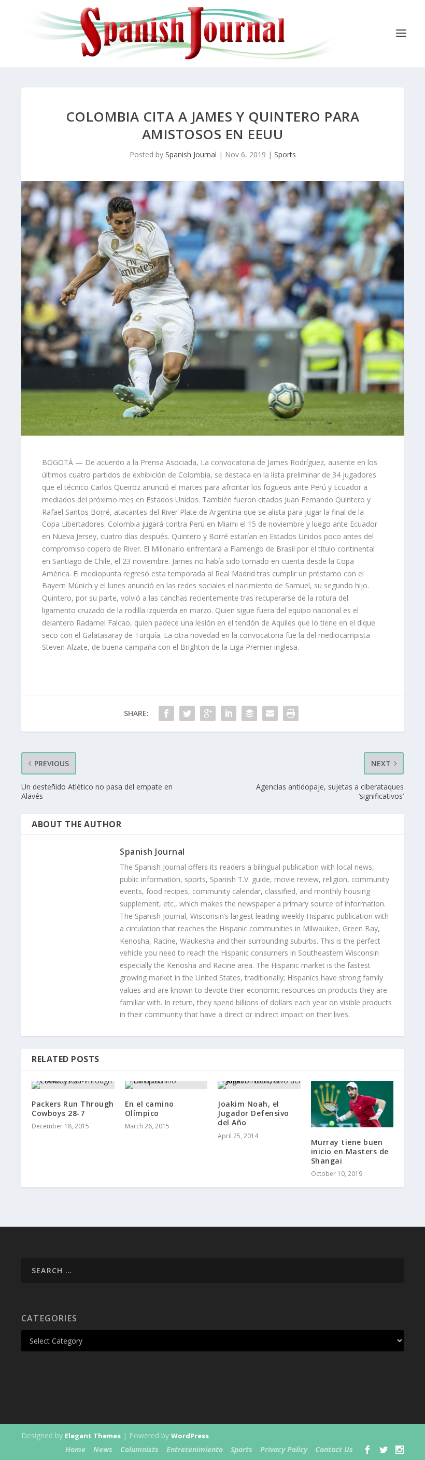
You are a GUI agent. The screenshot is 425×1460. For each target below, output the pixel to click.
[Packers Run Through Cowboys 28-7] (73, 1085)
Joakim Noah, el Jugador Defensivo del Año (253, 1113)
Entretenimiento (194, 1449)
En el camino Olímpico (149, 1108)
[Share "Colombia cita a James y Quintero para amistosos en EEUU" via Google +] (207, 713)
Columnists (139, 1449)
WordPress (190, 1435)
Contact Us (334, 1449)
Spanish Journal (191, 154)
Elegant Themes (93, 1435)
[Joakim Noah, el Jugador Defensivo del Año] (259, 1085)
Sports (285, 154)
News (102, 1449)
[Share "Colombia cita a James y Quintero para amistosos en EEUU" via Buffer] (249, 713)
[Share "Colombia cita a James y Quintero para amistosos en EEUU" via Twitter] (187, 713)
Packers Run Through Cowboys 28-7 (73, 1108)
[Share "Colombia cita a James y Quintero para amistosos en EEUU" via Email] (270, 713)
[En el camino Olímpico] (166, 1085)
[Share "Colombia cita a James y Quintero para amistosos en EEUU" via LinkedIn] (228, 713)
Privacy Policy (283, 1449)
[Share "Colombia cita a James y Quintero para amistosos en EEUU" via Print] (290, 713)
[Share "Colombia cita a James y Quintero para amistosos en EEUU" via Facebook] (166, 713)
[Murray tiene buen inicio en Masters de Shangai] (352, 1104)
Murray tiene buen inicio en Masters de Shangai (350, 1151)
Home (75, 1449)
